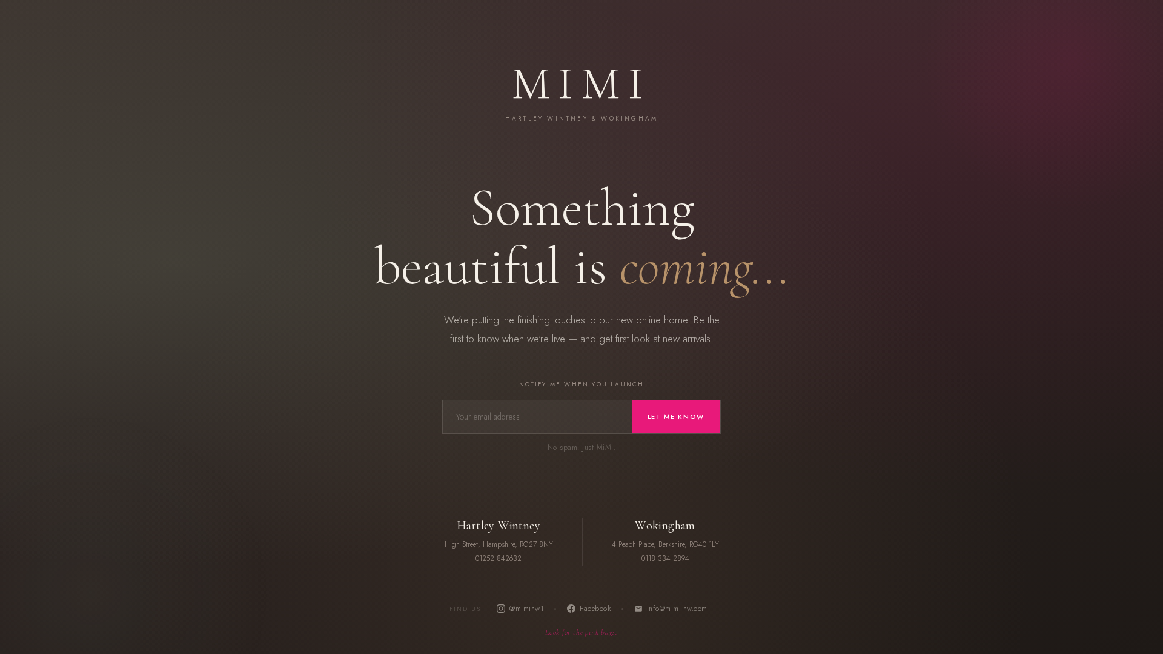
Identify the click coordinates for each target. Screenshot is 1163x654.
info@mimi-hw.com (677, 608)
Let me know (676, 416)
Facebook (595, 608)
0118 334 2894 (665, 558)
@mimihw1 (526, 608)
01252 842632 (498, 558)
